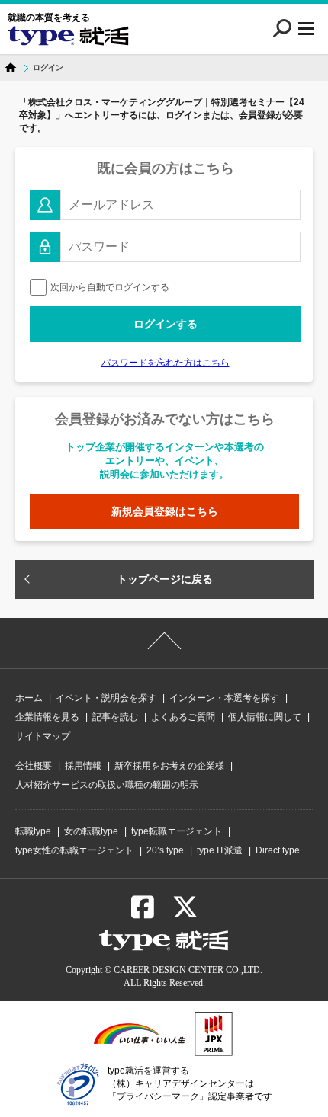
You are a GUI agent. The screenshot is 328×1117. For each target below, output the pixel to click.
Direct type (278, 850)
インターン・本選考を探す (224, 698)
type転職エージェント (176, 831)
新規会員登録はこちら (164, 511)
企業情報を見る (47, 717)
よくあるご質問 (183, 717)
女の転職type (91, 831)
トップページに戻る (165, 579)
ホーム (29, 698)
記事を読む (115, 717)
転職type (33, 831)
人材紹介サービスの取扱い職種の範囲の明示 (106, 784)
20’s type (165, 850)
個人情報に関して (264, 717)
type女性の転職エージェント (74, 850)
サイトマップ (42, 736)
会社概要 (33, 765)
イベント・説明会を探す (106, 698)
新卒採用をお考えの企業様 (169, 765)
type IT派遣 (220, 850)
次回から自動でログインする (109, 287)
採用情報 (83, 765)
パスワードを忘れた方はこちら (165, 362)
